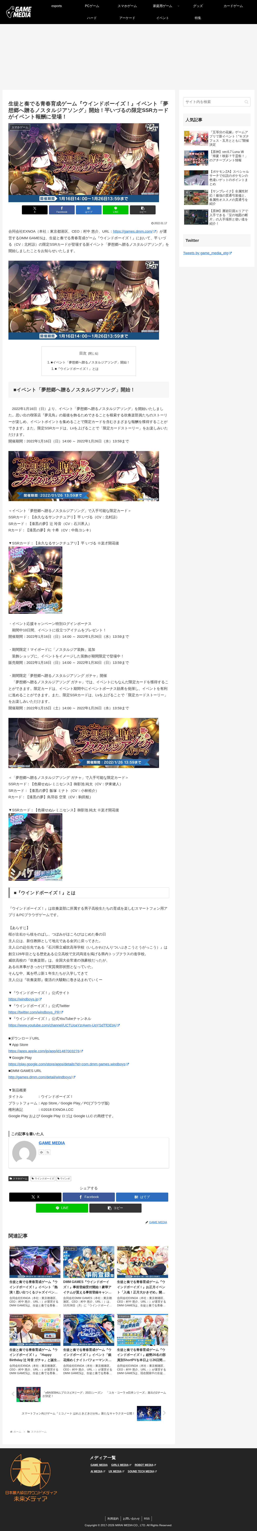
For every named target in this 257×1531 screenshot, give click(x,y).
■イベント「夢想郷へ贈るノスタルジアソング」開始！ (90, 362)
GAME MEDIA (52, 1143)
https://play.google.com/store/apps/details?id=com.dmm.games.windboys (66, 1064)
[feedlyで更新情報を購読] (41, 1152)
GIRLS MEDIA (119, 1464)
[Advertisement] (128, 57)
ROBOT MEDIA (144, 1464)
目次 (83, 353)
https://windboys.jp (23, 999)
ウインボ (65, 1178)
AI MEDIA (96, 1471)
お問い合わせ (131, 1518)
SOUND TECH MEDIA (141, 1471)
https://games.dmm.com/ (133, 231)
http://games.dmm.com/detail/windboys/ (40, 1077)
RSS (147, 1518)
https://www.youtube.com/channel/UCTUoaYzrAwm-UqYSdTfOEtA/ (62, 1025)
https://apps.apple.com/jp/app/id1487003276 (44, 1051)
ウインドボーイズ (44, 1178)
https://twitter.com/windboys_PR (34, 1012)
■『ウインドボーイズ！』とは (77, 368)
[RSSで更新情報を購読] (47, 1152)
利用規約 (113, 1518)
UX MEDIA (115, 1471)
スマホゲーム (20, 1178)
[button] (143, 209)
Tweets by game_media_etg (205, 253)
